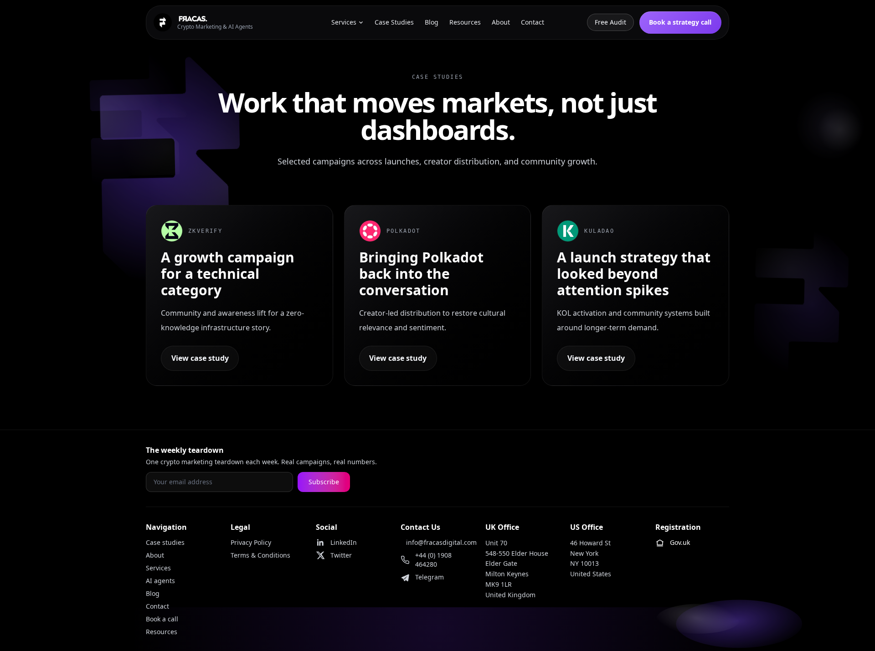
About (155, 555)
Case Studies (394, 22)
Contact (157, 606)
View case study (200, 358)
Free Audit (610, 22)
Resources (161, 631)
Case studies (165, 542)
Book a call (162, 619)
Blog (153, 593)
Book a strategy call (680, 22)
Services (158, 568)
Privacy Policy (251, 542)
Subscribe (324, 481)
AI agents (160, 580)
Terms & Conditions (260, 555)
